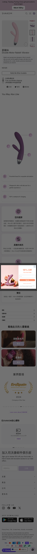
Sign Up (27, 280)
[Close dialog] (34, 267)
